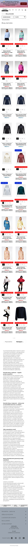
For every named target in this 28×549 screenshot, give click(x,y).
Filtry (17, 17)
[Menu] (25, 9)
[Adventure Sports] (5, 10)
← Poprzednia (7, 341)
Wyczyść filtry (5, 19)
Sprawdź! (24, 3)
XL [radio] (7, 48)
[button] (8, 17)
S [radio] (3, 203)
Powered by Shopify (14, 545)
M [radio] (8, 46)
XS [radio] (3, 46)
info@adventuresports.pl (14, 532)
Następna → (20, 341)
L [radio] (10, 46)
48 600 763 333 (14, 527)
